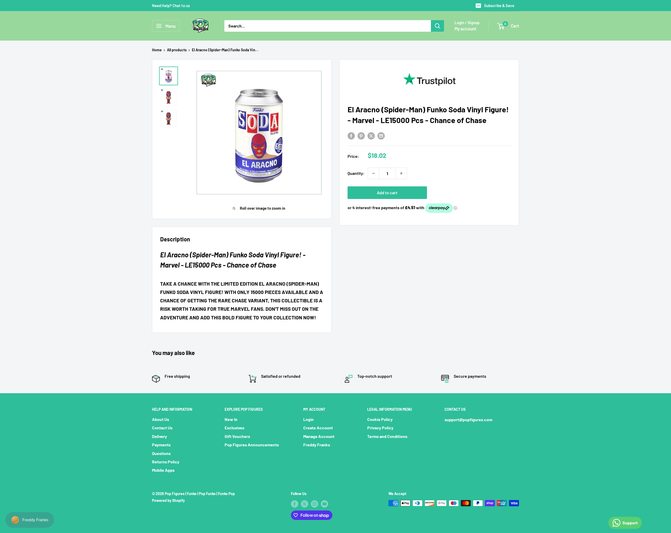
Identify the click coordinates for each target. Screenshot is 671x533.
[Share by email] (381, 135)
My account (465, 28)
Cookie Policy (380, 419)
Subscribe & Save (499, 5)
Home (157, 50)
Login (308, 419)
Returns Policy (165, 461)
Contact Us (162, 427)
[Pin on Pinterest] (361, 135)
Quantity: (356, 173)
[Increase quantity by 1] (401, 173)
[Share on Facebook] (351, 135)
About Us (160, 419)
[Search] (437, 26)
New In (231, 419)
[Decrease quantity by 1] (373, 173)
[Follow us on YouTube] (324, 503)
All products (177, 50)
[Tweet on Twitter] (371, 135)
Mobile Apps (163, 470)
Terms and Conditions (387, 436)
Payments (161, 444)
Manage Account (318, 436)
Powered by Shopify (168, 500)
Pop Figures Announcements (252, 444)
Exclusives (234, 427)
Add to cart (387, 192)
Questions (161, 453)
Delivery (159, 436)
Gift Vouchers (237, 436)
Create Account (318, 427)
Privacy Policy (380, 427)
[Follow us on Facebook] (294, 503)
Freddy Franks (316, 444)
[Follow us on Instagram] (314, 503)
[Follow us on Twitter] (304, 503)
